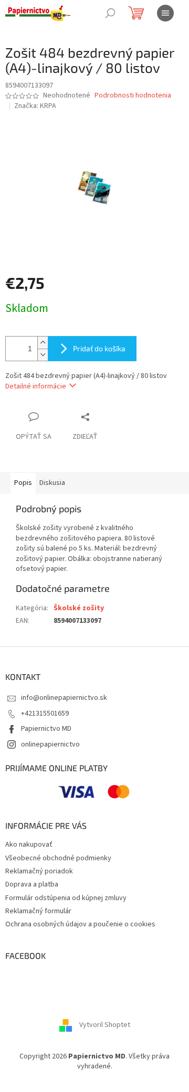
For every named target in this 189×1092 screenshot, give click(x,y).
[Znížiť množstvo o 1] (42, 355)
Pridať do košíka (99, 348)
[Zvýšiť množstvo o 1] (42, 343)
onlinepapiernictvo (50, 744)
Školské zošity (79, 608)
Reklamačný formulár (38, 911)
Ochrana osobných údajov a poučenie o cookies (80, 924)
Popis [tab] (23, 483)
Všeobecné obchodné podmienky (58, 858)
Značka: (35, 106)
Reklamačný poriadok (39, 871)
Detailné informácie (35, 386)
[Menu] (165, 13)
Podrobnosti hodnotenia (132, 96)
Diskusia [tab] (52, 483)
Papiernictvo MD (46, 728)
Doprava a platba (31, 884)
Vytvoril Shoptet (104, 1025)
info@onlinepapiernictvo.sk (64, 698)
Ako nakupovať (28, 844)
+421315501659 (45, 713)
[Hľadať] (110, 13)
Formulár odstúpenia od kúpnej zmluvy (66, 898)
